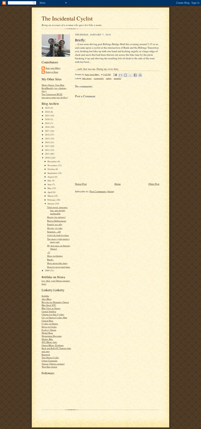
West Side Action (49, 366)
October (51, 169)
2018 (47, 126)
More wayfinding (55, 255)
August (51, 176)
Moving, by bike (54, 228)
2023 (47, 115)
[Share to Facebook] (135, 75)
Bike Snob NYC (49, 305)
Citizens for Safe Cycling (53, 314)
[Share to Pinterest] (140, 75)
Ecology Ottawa (49, 329)
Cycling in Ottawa (50, 323)
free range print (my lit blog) (55, 97)
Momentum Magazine (52, 335)
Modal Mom (47, 332)
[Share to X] (130, 75)
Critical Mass (47, 320)
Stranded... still (54, 231)
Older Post (153, 184)
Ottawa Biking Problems (53, 345)
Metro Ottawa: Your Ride (53, 84)
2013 (47, 146)
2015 (47, 138)
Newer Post (81, 184)
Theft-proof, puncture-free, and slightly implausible (57, 210)
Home (117, 184)
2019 (47, 123)
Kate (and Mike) (53, 68)
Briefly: (50, 259)
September (53, 172)
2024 (47, 111)
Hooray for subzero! (56, 217)
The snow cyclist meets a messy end (58, 240)
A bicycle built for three (58, 235)
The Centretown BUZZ (52, 94)
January (51, 203)
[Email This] (120, 75)
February (52, 199)
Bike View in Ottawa (51, 308)
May (50, 188)
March (51, 195)
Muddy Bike (47, 339)
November (53, 165)
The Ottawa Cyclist (50, 357)
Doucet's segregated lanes (58, 266)
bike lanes (86, 78)
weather (117, 78)
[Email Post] (115, 74)
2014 (47, 142)
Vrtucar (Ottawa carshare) (53, 363)
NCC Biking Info (49, 342)
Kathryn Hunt (52, 71)
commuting (99, 78)
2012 (47, 149)
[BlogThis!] (125, 75)
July (50, 180)
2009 (47, 270)
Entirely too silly (54, 224)
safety (108, 78)
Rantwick (46, 354)
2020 (47, 119)
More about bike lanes (57, 263)
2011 (47, 153)
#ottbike (45, 295)
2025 (47, 107)
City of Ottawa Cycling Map (54, 317)
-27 (48, 252)
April (50, 192)
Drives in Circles (49, 326)
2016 (47, 134)
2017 (47, 130)
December (52, 161)
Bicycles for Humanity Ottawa (55, 302)
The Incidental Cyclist (67, 18)
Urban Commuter (50, 360)
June (50, 184)
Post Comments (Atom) (102, 191)
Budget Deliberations (56, 220)
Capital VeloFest (49, 311)
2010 (47, 157)
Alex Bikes (46, 298)
